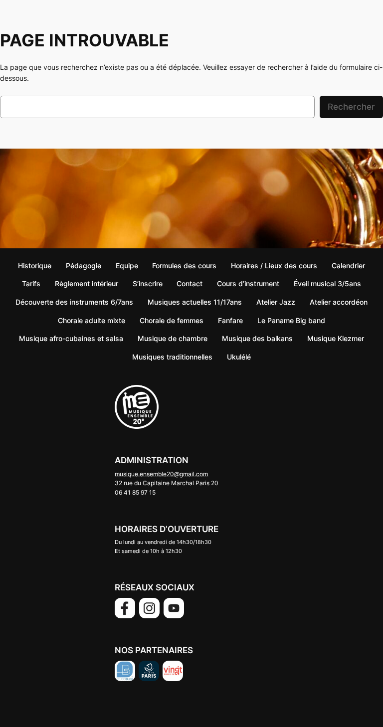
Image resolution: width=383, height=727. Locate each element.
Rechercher (351, 107)
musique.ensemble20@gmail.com (161, 474)
